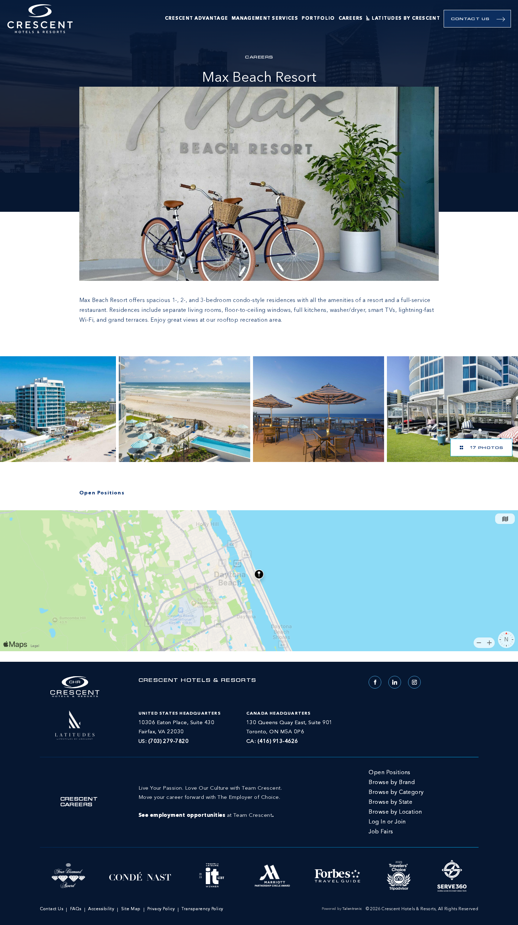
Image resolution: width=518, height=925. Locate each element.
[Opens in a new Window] (58, 409)
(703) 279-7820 (168, 741)
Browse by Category (396, 792)
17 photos (485, 448)
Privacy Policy (161, 909)
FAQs (75, 909)
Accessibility (101, 909)
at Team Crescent (210, 802)
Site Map (131, 909)
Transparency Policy (202, 909)
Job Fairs (381, 832)
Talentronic (352, 909)
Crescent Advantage (196, 18)
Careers (351, 18)
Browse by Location (395, 812)
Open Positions (390, 773)
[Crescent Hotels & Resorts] (40, 19)
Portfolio (318, 18)
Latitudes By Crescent (406, 18)
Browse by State (390, 802)
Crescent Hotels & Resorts (197, 680)
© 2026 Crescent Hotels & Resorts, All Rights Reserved (422, 909)
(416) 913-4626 (278, 741)
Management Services (265, 18)
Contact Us (470, 19)
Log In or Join (387, 822)
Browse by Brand (392, 782)
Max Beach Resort (259, 78)
